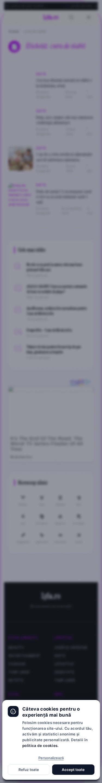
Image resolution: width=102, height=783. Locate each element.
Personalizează (51, 758)
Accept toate (73, 769)
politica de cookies (39, 745)
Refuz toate (28, 769)
